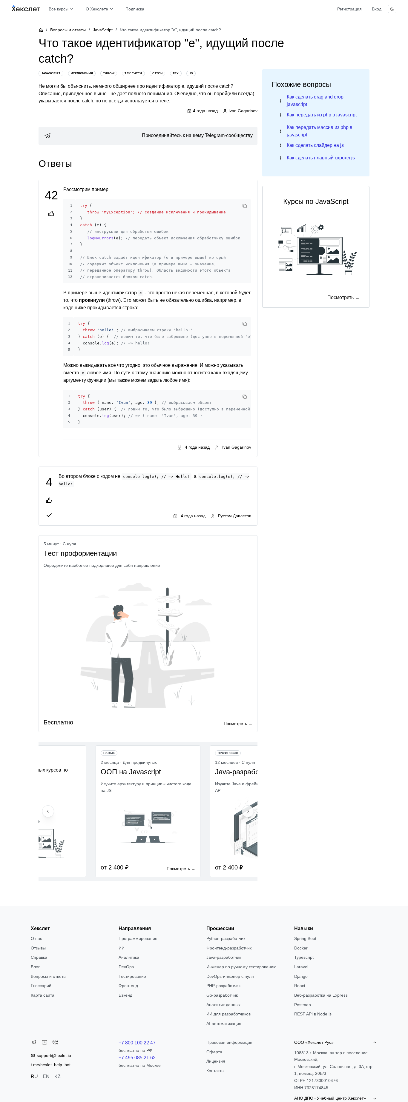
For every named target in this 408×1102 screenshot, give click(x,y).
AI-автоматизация (223, 1023)
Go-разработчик (222, 995)
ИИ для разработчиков (228, 1014)
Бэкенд (125, 995)
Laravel (301, 966)
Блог (35, 966)
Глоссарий (41, 985)
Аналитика (129, 957)
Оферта (214, 1051)
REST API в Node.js (313, 1014)
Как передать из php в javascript (322, 114)
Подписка (134, 9)
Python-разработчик (225, 938)
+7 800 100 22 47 (137, 1042)
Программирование (138, 938)
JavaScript (103, 30)
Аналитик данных (223, 1004)
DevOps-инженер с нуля (230, 976)
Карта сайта (42, 995)
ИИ (122, 948)
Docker (301, 948)
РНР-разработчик (223, 985)
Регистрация (349, 9)
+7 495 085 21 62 (137, 1057)
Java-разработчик (223, 957)
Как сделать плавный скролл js (321, 157)
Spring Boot (305, 938)
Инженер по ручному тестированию (241, 966)
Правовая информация (229, 1042)
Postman (302, 1004)
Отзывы (38, 948)
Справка (39, 957)
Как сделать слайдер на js (315, 145)
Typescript (304, 957)
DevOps (126, 966)
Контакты (215, 1070)
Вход (376, 9)
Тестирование (132, 976)
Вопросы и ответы (68, 30)
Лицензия (215, 1061)
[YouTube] (44, 1043)
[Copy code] (244, 206)
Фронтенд (128, 985)
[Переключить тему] (392, 9)
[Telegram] (34, 1043)
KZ (57, 1076)
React (299, 985)
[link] (148, 136)
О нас (36, 938)
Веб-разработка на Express (321, 995)
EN (46, 1076)
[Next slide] (248, 811)
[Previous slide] (48, 811)
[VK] (55, 1043)
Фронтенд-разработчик (228, 948)
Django (301, 976)
